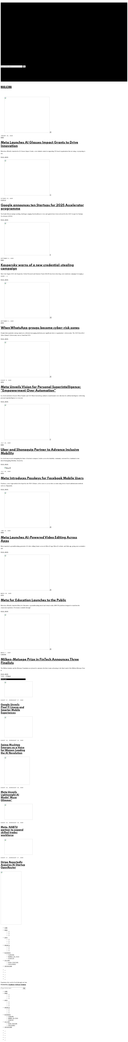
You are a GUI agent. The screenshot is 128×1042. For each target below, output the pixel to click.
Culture (7, 42)
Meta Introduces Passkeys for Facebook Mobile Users (42, 478)
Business (7, 34)
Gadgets (7, 27)
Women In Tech (13, 38)
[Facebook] (5, 51)
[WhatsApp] (5, 60)
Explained (12, 46)
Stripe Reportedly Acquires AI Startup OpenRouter (13, 865)
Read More (4, 157)
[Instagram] (5, 56)
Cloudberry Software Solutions (17, 984)
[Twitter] (5, 53)
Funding (11, 36)
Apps (5, 19)
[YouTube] (5, 58)
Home (5, 9)
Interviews (8, 48)
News (5, 11)
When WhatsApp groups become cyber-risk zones (40, 327)
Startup (11, 40)
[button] (24, 66)
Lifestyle (7, 78)
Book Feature (13, 44)
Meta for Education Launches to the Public (33, 600)
